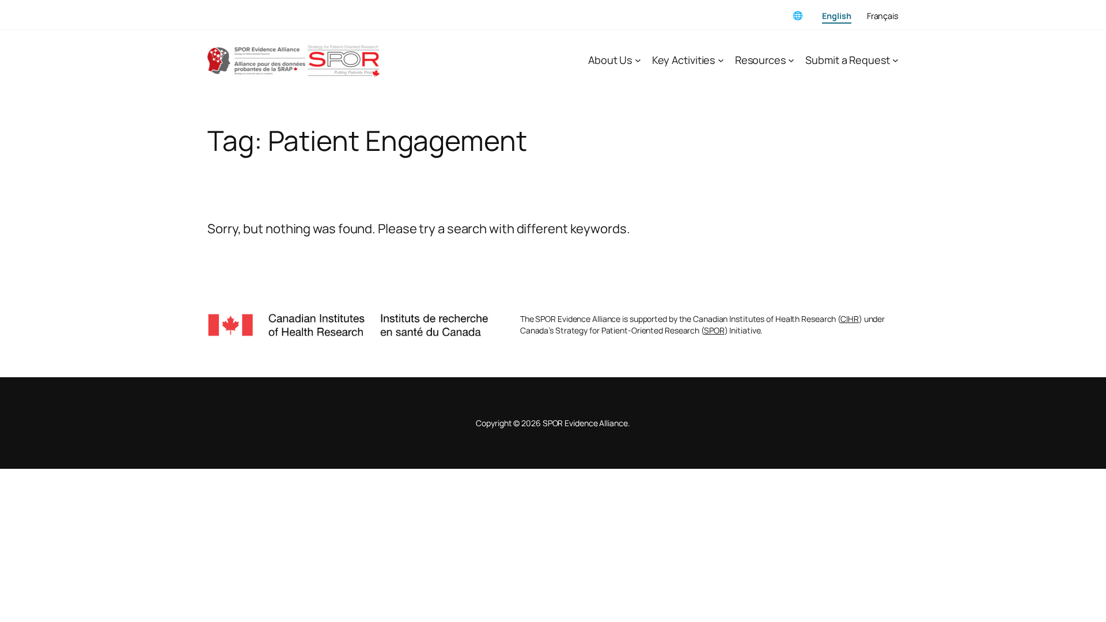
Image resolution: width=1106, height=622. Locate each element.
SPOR (714, 330)
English (836, 15)
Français (883, 15)
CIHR (849, 318)
